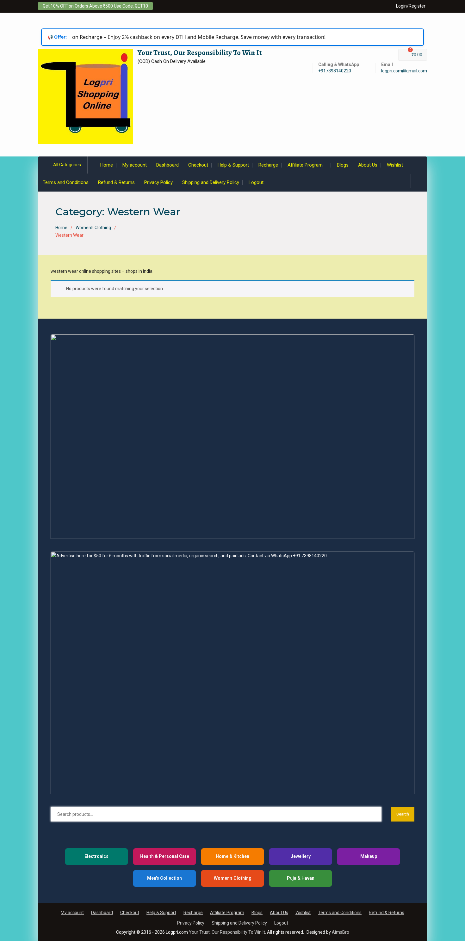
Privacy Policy (158, 182)
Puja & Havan (300, 878)
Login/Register (410, 6)
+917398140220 (334, 71)
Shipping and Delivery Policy (210, 182)
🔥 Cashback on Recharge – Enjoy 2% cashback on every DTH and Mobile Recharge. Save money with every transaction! (178, 37)
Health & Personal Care (164, 856)
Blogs (343, 165)
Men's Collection (164, 878)
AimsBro (340, 932)
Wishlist (395, 165)
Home (106, 165)
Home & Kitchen (232, 856)
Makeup (368, 856)
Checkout (198, 165)
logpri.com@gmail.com (404, 71)
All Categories (67, 164)
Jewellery (301, 856)
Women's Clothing (93, 227)
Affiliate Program (305, 165)
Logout (256, 182)
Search (402, 814)
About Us (367, 165)
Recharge (268, 165)
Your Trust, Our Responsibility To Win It (200, 53)
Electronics (96, 856)
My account (134, 165)
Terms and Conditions (66, 182)
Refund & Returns (116, 182)
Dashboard (167, 165)
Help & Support (233, 165)
